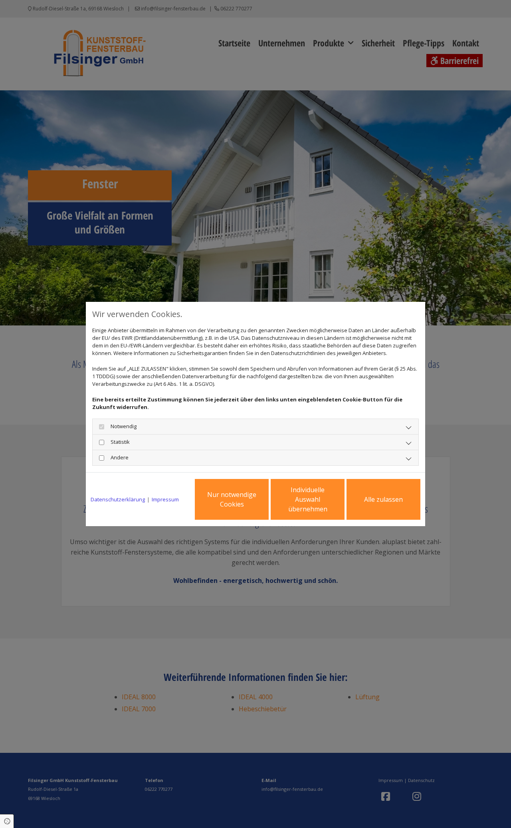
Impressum (165, 499)
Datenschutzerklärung (118, 499)
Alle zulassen (383, 499)
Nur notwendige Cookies (231, 499)
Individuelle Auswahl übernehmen (307, 499)
